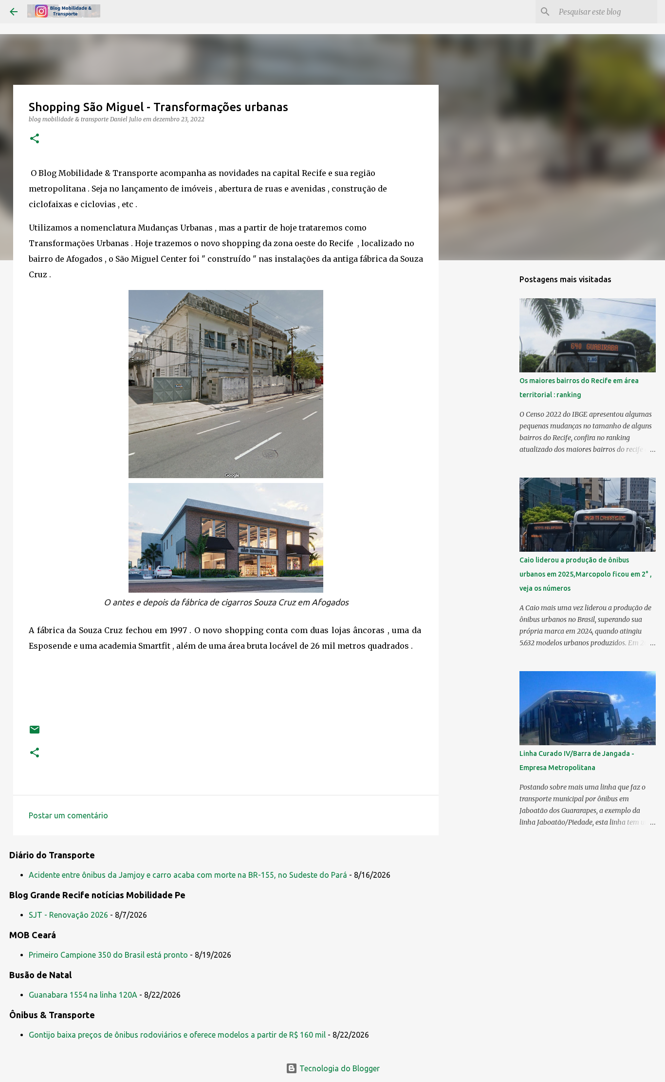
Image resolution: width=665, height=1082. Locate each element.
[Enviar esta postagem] (34, 733)
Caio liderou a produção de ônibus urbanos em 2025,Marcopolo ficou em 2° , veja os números (585, 574)
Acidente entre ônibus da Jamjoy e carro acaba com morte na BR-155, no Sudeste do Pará (188, 874)
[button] (34, 139)
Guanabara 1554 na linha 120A (83, 994)
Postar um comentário (68, 815)
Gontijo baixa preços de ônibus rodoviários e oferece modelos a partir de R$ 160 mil (177, 1034)
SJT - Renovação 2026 (68, 914)
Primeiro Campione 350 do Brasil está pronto (108, 954)
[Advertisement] (488, 421)
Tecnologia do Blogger (338, 1068)
